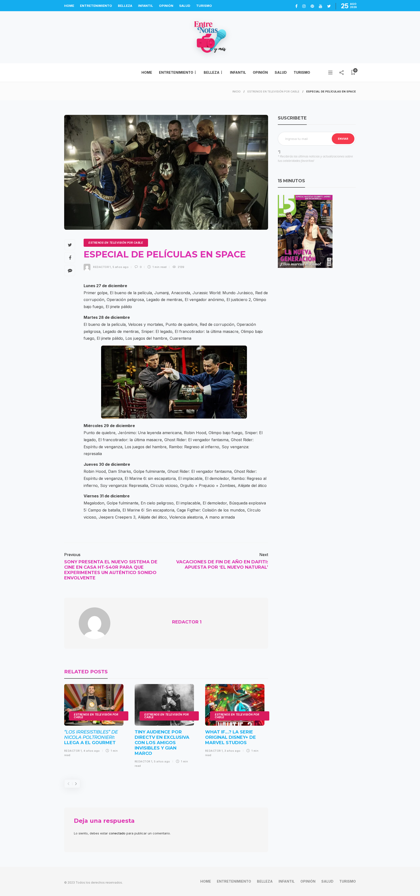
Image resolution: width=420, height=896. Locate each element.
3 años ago (232, 750)
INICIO (236, 91)
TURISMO (204, 6)
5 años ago (121, 267)
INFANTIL (145, 6)
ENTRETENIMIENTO (96, 6)
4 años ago (91, 750)
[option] (94, 722)
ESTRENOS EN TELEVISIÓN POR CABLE (273, 91)
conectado (117, 833)
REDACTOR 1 (102, 267)
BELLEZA (125, 6)
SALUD (184, 6)
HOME (69, 6)
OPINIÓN (166, 6)
